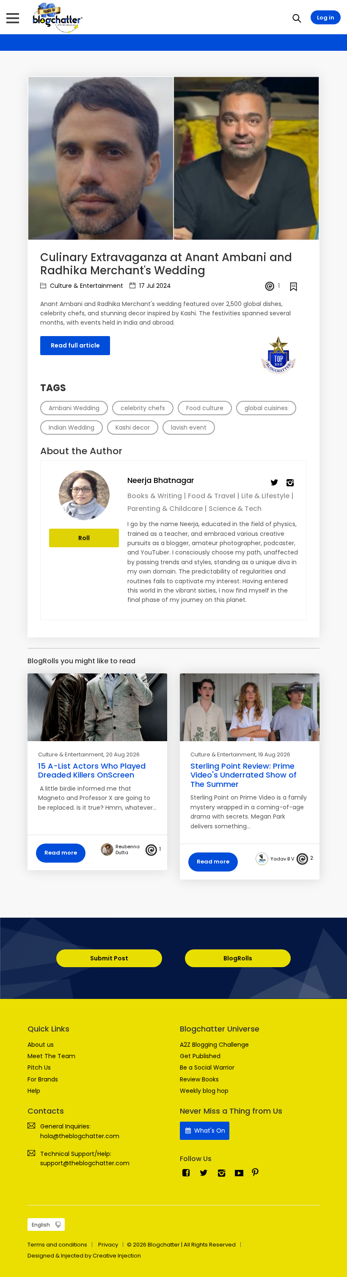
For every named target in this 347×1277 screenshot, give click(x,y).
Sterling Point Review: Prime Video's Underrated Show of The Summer (243, 775)
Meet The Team (51, 1056)
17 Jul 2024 (154, 285)
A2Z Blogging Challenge (214, 1044)
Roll (84, 538)
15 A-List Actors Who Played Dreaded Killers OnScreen (92, 771)
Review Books (199, 1079)
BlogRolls (237, 958)
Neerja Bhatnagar (160, 480)
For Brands (43, 1079)
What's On (209, 1130)
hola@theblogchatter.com (79, 1136)
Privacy (108, 1245)
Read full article (75, 345)
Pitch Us (39, 1067)
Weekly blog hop (204, 1091)
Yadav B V (282, 859)
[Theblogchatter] (56, 17)
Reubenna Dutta (128, 849)
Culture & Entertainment (85, 285)
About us (41, 1044)
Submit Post (109, 958)
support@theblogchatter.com (84, 1163)
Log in (325, 18)
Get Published (200, 1056)
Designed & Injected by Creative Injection (84, 1256)
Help (34, 1091)
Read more (60, 853)
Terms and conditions (57, 1245)
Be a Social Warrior (207, 1067)
